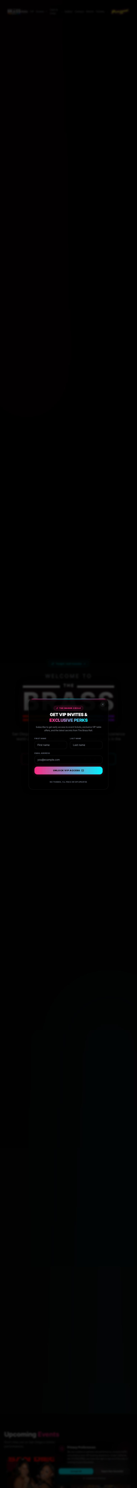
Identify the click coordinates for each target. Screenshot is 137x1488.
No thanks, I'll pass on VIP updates (68, 782)
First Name (40, 738)
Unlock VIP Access (66, 770)
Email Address (42, 753)
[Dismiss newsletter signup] (102, 704)
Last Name (75, 738)
